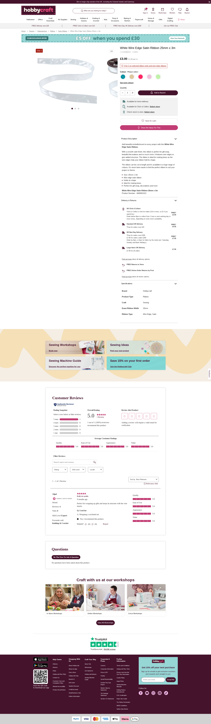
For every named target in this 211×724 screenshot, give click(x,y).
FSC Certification (122, 695)
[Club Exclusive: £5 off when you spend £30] (105, 38)
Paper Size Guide (122, 698)
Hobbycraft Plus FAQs (59, 674)
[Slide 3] (78, 108)
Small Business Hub (75, 693)
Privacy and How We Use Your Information (123, 673)
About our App (73, 669)
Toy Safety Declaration (123, 702)
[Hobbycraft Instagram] (153, 693)
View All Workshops (105, 623)
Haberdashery (42, 31)
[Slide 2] (75, 108)
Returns (55, 667)
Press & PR (104, 672)
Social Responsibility (107, 679)
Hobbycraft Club (73, 676)
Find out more (127, 259)
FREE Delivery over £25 (40, 26)
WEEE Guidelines (122, 705)
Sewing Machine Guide (89, 678)
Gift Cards (72, 682)
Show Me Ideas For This (150, 128)
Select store (155, 107)
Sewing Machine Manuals (121, 685)
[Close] (209, 2)
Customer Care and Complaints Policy (58, 682)
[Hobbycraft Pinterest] (160, 693)
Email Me (170, 680)
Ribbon (52, 31)
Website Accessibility (59, 686)
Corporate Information (107, 669)
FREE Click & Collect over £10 (84, 26)
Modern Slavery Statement (105, 689)
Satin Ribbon (62, 31)
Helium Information (74, 696)
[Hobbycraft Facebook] (141, 693)
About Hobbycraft (74, 665)
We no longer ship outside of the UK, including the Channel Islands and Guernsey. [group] (105, 2)
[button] (67, 80)
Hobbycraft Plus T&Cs (123, 669)
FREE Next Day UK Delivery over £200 (127, 26)
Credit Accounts (73, 689)
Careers (103, 665)
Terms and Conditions (123, 665)
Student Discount (74, 686)
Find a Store (72, 672)
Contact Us (56, 677)
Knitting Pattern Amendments (121, 691)
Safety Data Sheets (122, 709)
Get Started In (89, 671)
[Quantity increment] (132, 92)
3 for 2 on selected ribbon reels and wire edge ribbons (145, 66)
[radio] (123, 77)
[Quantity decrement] (122, 92)
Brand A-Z (72, 679)
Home (23, 31)
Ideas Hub (88, 664)
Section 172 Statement (107, 698)
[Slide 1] (72, 108)
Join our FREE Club (171, 26)
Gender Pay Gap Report (106, 683)
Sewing (31, 31)
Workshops (88, 667)
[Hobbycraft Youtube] (147, 693)
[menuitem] (30, 19)
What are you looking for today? (95, 11)
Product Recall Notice (59, 690)
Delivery (55, 664)
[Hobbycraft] (38, 11)
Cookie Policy (121, 677)
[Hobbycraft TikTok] (166, 693)
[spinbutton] (127, 92)
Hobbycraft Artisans (90, 674)
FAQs (54, 671)
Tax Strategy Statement (104, 694)
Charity (103, 676)
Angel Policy (120, 681)
